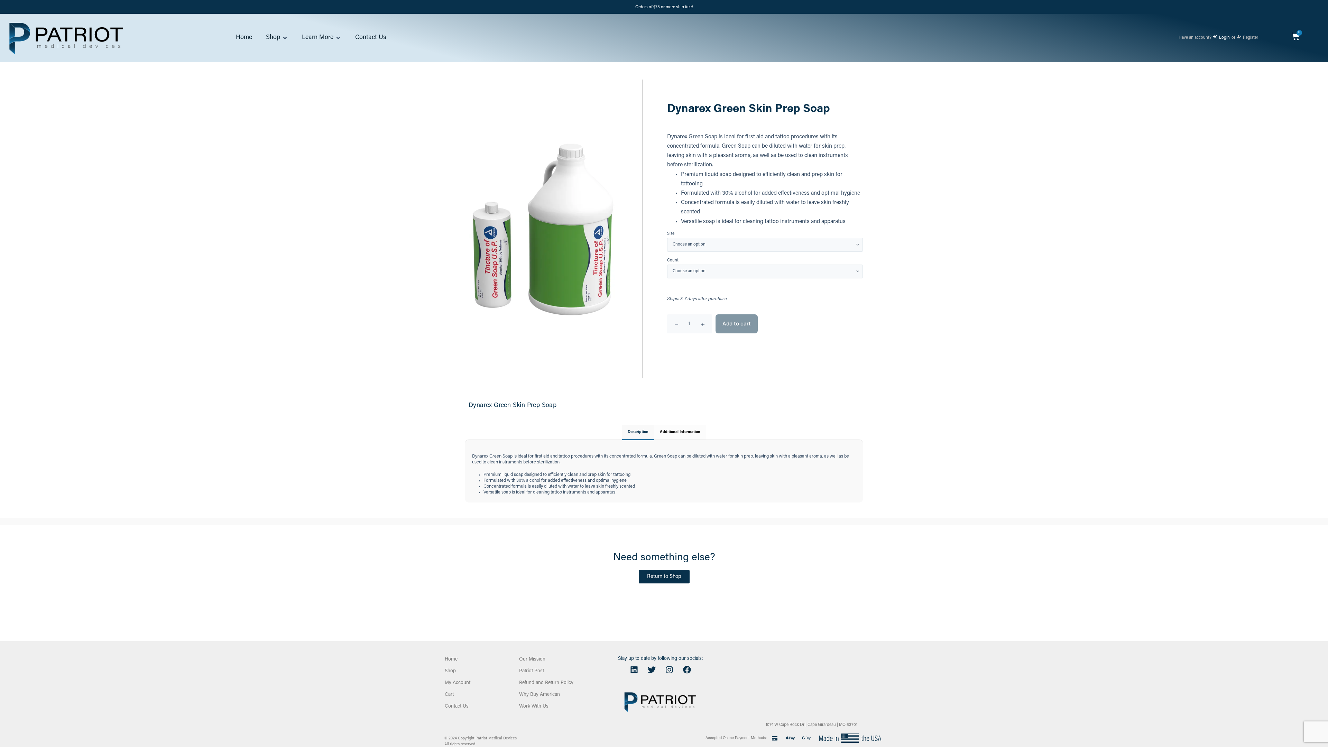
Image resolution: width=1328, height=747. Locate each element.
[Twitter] (652, 670)
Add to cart (736, 323)
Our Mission (532, 659)
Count (673, 260)
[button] (277, 38)
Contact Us (457, 706)
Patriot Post (531, 671)
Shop (450, 671)
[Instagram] (669, 670)
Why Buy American (539, 694)
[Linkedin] (634, 670)
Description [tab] (638, 432)
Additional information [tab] (680, 432)
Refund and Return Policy (546, 683)
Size (670, 233)
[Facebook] (687, 670)
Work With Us (533, 706)
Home (451, 659)
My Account (457, 683)
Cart (449, 694)
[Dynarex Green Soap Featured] (542, 229)
